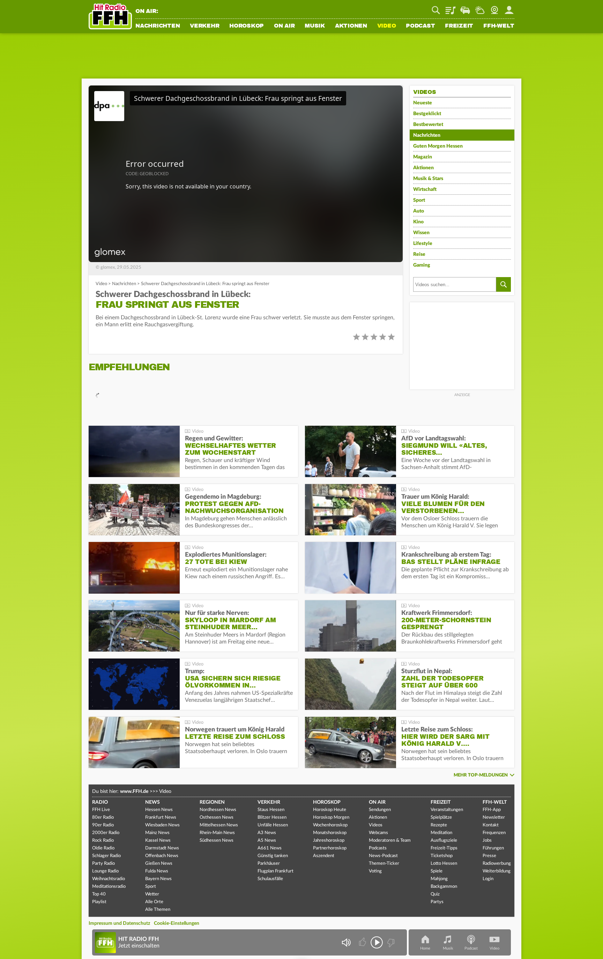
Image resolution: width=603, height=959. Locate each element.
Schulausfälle (270, 879)
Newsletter (494, 817)
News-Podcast (383, 856)
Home (425, 948)
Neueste (422, 103)
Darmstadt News (162, 848)
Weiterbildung (497, 871)
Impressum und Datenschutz (119, 923)
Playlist (450, 7)
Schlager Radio (106, 856)
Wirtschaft (425, 189)
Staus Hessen (271, 810)
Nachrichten (157, 26)
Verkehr (204, 26)
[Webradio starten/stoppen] (377, 942)
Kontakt (491, 825)
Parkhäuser (269, 863)
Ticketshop (442, 856)
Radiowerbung (497, 863)
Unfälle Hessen (273, 825)
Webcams (378, 833)
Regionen (212, 802)
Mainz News (157, 833)
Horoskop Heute (329, 810)
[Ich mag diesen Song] (363, 942)
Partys (437, 902)
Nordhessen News (218, 810)
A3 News (267, 833)
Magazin (422, 157)
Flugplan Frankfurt (275, 871)
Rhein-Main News (217, 833)
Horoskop (246, 26)
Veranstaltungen (447, 810)
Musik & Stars (428, 178)
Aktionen (351, 26)
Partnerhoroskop (330, 848)
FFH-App (492, 810)
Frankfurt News (160, 817)
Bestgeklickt (427, 113)
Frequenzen (494, 833)
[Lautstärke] (346, 942)
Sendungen (380, 810)
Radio (100, 802)
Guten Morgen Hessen (438, 146)
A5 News (267, 840)
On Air (284, 26)
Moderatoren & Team (390, 840)
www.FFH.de (134, 791)
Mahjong (439, 879)
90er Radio (103, 825)
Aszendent (323, 856)
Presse (489, 856)
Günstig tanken (273, 856)
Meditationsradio (109, 886)
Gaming (421, 265)
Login (488, 879)
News (152, 802)
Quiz (435, 894)
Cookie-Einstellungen (176, 923)
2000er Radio (105, 833)
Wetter (480, 7)
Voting (375, 871)
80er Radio (103, 817)
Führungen (493, 848)
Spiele (436, 871)
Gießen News (158, 863)
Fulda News (156, 871)
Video (386, 26)
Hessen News (159, 810)
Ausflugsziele (444, 840)
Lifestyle (422, 243)
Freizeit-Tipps (444, 848)
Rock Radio (103, 840)
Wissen (421, 232)
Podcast (420, 26)
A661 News (270, 848)
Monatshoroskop (330, 833)
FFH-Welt (498, 26)
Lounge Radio (105, 871)
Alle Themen (157, 909)
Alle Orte (154, 902)
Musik (315, 26)
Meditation (441, 833)
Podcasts (378, 848)
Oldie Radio (103, 848)
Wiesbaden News (162, 825)
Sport (419, 200)
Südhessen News (216, 840)
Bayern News (158, 879)
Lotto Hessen (444, 863)
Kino (418, 222)
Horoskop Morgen (331, 817)
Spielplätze (441, 817)
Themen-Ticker (384, 863)
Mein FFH (509, 7)
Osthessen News (216, 817)
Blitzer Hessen (272, 817)
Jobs (487, 840)
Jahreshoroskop (328, 840)
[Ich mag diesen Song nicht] (390, 942)
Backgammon (444, 886)
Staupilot (465, 7)
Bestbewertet (428, 124)
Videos (375, 825)
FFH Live (101, 810)
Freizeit (459, 26)
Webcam (494, 7)
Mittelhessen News (219, 825)
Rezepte (439, 825)
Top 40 (99, 894)
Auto (418, 211)
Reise (419, 254)
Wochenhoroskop (330, 825)
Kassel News (158, 840)
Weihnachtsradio (108, 879)
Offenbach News (161, 856)
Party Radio (103, 863)
